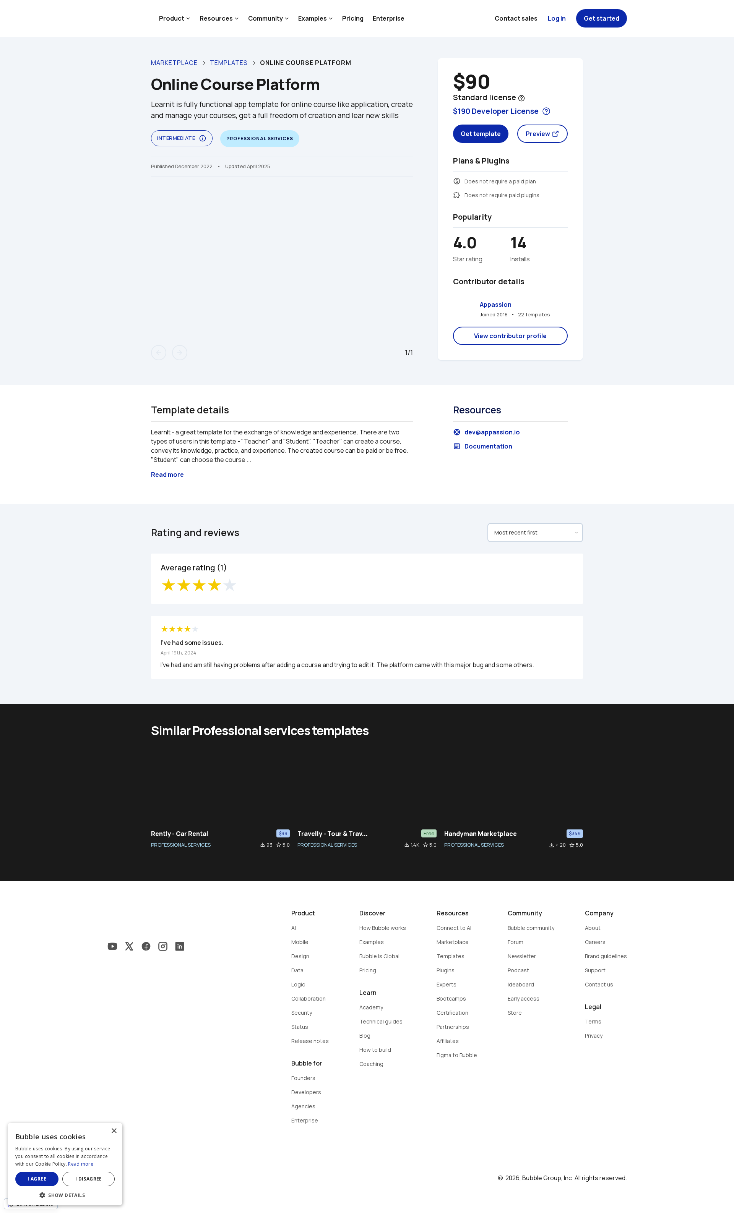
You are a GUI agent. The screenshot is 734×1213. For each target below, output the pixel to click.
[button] (65, 1194)
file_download (263, 845)
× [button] (114, 1131)
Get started (601, 18)
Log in (557, 18)
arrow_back (158, 352)
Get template (481, 134)
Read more (80, 1164)
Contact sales (516, 18)
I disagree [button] (88, 1179)
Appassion (496, 304)
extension (457, 195)
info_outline (202, 138)
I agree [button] (37, 1179)
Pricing (353, 18)
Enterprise (388, 18)
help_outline (521, 98)
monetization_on (457, 181)
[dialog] (65, 1164)
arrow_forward (180, 352)
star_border (279, 845)
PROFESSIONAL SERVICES (181, 844)
